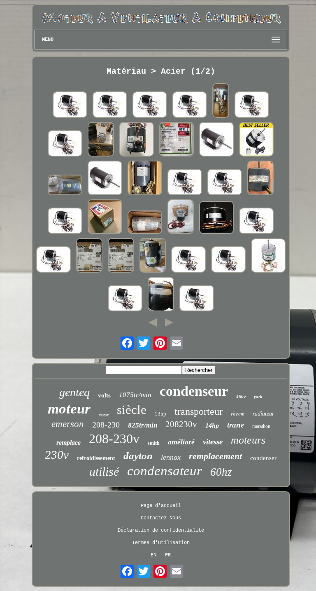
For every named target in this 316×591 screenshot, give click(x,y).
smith (154, 443)
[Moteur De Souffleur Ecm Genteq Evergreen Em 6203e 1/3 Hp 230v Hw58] (268, 256)
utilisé (104, 471)
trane (235, 424)
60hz (221, 472)
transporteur (198, 411)
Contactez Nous (161, 518)
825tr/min (142, 425)
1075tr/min (135, 395)
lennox (171, 457)
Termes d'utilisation (161, 543)
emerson (67, 424)
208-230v (114, 438)
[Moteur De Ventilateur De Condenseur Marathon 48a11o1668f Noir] (180, 217)
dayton (138, 455)
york (258, 396)
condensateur (164, 470)
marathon (261, 426)
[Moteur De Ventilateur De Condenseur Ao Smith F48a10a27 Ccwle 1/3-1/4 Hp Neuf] (69, 105)
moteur (69, 409)
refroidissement (96, 458)
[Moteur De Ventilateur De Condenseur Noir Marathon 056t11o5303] (152, 256)
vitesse (213, 441)
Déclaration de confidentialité (161, 530)
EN (153, 555)
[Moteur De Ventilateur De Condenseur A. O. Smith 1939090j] (144, 178)
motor (104, 415)
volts (104, 395)
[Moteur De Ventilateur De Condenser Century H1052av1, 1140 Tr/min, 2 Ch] (104, 178)
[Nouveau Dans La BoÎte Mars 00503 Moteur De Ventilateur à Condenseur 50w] (104, 217)
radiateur (263, 414)
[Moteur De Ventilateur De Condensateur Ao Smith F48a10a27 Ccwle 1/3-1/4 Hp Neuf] (184, 183)
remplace (68, 442)
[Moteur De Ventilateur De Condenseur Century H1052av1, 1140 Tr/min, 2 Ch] (216, 140)
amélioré (181, 442)
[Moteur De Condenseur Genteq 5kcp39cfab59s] (260, 178)
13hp (160, 414)
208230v (181, 424)
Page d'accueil (161, 506)
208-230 (106, 424)
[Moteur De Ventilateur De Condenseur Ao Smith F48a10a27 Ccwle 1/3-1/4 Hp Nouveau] (224, 183)
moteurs (248, 440)
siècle (131, 409)
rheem (237, 413)
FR (168, 555)
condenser (263, 458)
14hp (212, 425)
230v (57, 454)
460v (241, 396)
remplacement (215, 456)
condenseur (194, 391)
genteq (74, 392)
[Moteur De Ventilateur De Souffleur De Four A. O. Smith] (160, 295)
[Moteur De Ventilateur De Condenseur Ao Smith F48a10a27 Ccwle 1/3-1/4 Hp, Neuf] (109, 105)
